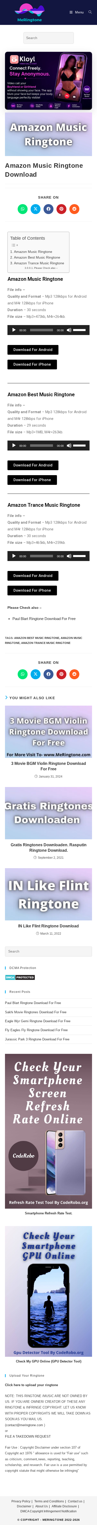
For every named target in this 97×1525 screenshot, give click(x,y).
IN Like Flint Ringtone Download (48, 926)
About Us (41, 1506)
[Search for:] (88, 12)
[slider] (80, 329)
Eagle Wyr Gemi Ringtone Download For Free (37, 1021)
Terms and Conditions (49, 1501)
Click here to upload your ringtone (31, 1385)
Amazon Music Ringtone (33, 252)
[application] (48, 330)
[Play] (13, 330)
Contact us (75, 1501)
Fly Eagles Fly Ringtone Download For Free (36, 1030)
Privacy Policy (20, 1501)
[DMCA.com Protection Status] (20, 977)
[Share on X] (36, 209)
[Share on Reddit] (74, 209)
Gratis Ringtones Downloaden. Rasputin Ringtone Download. (49, 847)
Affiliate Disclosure (64, 1506)
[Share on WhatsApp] (23, 209)
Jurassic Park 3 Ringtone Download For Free (37, 1039)
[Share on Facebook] (48, 209)
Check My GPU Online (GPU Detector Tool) (48, 1361)
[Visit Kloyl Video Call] (48, 80)
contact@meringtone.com (24, 1425)
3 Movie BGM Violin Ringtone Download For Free (48, 766)
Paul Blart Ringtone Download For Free (44, 619)
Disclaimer (24, 1506)
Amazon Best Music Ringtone (37, 257)
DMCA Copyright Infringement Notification (48, 1511)
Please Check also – (46, 268)
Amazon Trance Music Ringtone (39, 263)
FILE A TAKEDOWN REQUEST (28, 1436)
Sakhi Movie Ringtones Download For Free (35, 1012)
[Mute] (69, 330)
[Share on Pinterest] (61, 209)
